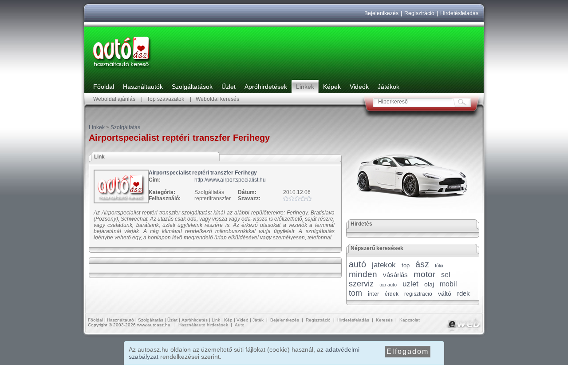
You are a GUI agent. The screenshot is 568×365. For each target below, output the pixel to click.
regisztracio (418, 294)
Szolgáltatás (125, 127)
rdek (463, 293)
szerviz (361, 283)
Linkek (305, 86)
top (406, 265)
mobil (448, 284)
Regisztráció (419, 13)
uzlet (410, 284)
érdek (391, 294)
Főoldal (103, 86)
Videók (359, 86)
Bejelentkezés (381, 13)
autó (357, 264)
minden (363, 274)
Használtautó (120, 319)
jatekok (384, 265)
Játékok (388, 86)
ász (422, 264)
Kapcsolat (409, 319)
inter (373, 293)
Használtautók (143, 86)
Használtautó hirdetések (203, 324)
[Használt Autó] (122, 69)
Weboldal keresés (217, 99)
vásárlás (395, 274)
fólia (439, 265)
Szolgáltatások (192, 86)
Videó (242, 319)
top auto (388, 284)
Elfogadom (408, 351)
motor (424, 274)
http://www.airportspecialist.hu (230, 180)
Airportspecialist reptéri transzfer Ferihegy (203, 173)
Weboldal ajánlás (114, 99)
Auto (240, 324)
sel (445, 274)
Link (216, 319)
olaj (429, 284)
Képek (332, 86)
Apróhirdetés (194, 319)
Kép (228, 319)
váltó (444, 293)
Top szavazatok (165, 99)
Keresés (384, 319)
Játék (258, 319)
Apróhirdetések (266, 86)
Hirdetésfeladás (459, 13)
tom (355, 293)
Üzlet (228, 86)
